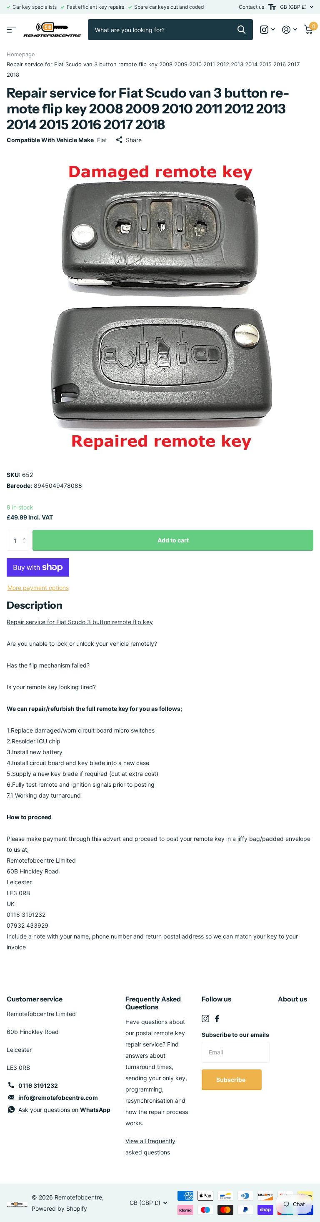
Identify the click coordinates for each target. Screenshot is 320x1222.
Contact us (251, 7)
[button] (26, 533)
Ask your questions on (64, 1109)
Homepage (21, 54)
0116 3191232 (38, 1085)
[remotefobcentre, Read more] (267, 29)
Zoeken (241, 29)
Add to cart (173, 540)
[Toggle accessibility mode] (272, 7)
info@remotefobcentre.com (58, 1097)
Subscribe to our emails (235, 1034)
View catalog (11, 29)
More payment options (38, 587)
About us (292, 999)
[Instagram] (205, 1018)
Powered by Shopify (59, 1208)
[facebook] (217, 1018)
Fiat (102, 139)
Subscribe (231, 1079)
